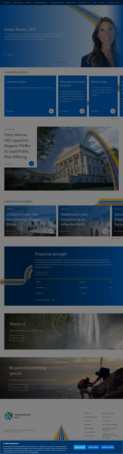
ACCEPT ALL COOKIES (107, 447)
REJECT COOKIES (93, 447)
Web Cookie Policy (34, 452)
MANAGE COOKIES (80, 447)
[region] (61, 447)
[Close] (120, 447)
